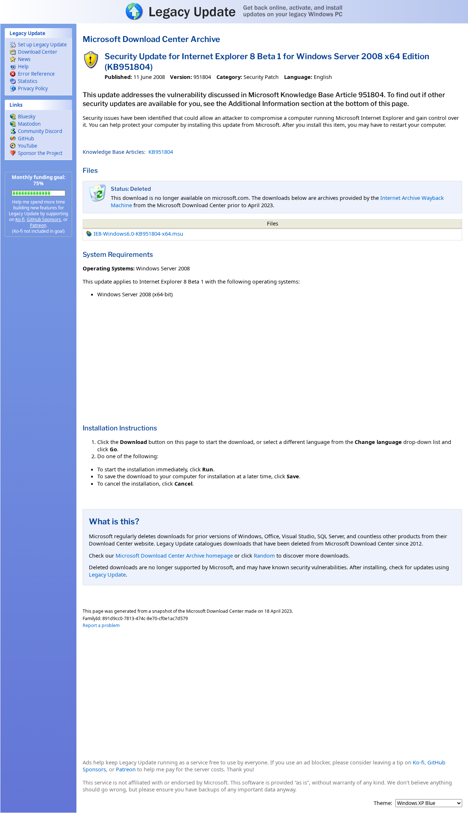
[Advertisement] (38, 358)
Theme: (383, 802)
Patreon (38, 225)
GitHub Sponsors (44, 219)
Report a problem (101, 625)
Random (264, 555)
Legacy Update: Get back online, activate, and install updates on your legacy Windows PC (234, 11)
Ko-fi (19, 219)
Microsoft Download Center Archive (151, 39)
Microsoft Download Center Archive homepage (174, 555)
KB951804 (160, 151)
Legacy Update (107, 574)
